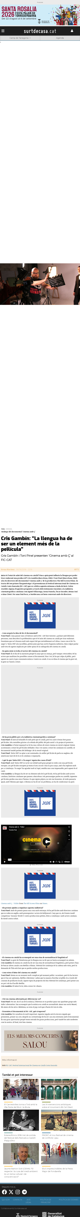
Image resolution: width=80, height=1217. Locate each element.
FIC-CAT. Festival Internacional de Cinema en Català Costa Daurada (31, 1065)
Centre (40, 41)
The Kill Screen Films (32, 903)
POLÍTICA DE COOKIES (68, 1200)
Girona (24, 41)
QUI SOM (6, 1200)
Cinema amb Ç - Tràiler (10, 903)
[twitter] (11, 1193)
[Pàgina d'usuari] (72, 31)
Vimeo (44, 903)
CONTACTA (17, 1200)
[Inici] (40, 31)
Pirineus (56, 41)
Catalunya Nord (8, 41)
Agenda (60, 38)
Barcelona (72, 41)
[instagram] (17, 1193)
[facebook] (4, 1193)
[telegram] (24, 1193)
